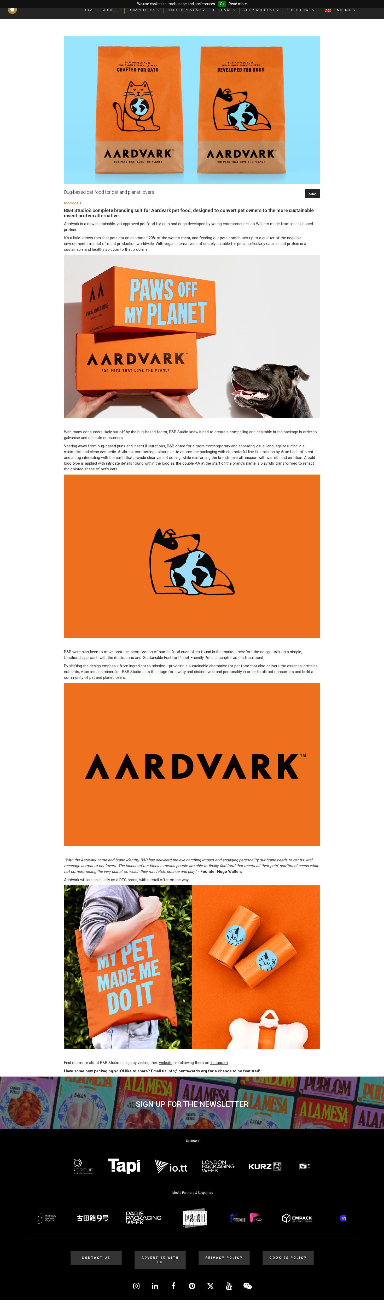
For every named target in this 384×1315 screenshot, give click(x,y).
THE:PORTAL (299, 10)
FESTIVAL (223, 10)
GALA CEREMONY (185, 10)
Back (313, 193)
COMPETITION (143, 10)
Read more (238, 4)
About (110, 10)
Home (89, 10)
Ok (222, 4)
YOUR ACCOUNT (260, 10)
